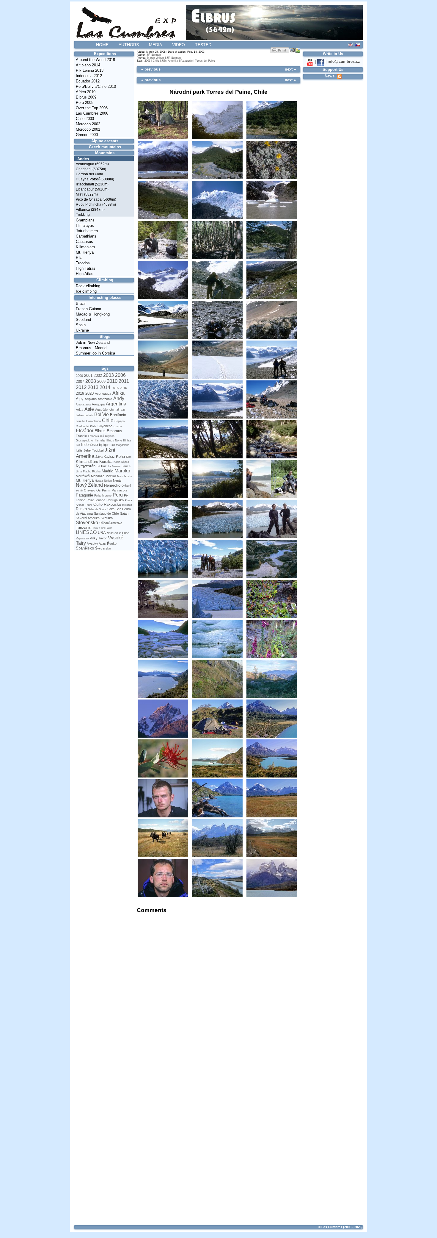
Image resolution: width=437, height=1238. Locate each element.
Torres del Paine (102, 528)
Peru (118, 494)
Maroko (122, 470)
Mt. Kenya (85, 252)
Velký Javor (98, 538)
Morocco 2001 (88, 129)
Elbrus (100, 431)
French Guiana (88, 309)
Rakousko (112, 504)
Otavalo (89, 490)
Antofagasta (83, 404)
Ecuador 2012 (88, 81)
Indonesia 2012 (89, 76)
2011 (124, 381)
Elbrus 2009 (86, 97)
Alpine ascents (104, 141)
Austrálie (101, 409)
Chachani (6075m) (91, 169)
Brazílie (80, 421)
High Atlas (84, 273)
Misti (120, 476)
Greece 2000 (87, 134)
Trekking (83, 215)
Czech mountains (105, 147)
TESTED (203, 44)
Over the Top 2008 (92, 108)
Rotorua (127, 504)
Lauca (126, 466)
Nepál (117, 480)
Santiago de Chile (106, 513)
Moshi (128, 476)
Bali (123, 409)
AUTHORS (129, 44)
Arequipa (98, 404)
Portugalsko (115, 500)
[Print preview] (280, 50)
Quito (98, 504)
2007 (80, 381)
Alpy (80, 398)
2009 (101, 381)
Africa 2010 (85, 92)
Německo (112, 485)
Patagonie (84, 495)
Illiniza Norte (114, 440)
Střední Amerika (110, 523)
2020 (89, 393)
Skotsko (107, 518)
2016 (123, 388)
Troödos (83, 263)
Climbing (104, 280)
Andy (118, 398)
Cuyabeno (105, 426)
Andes (83, 159)
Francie (81, 436)
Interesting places (105, 297)
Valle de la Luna (118, 533)
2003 (108, 375)
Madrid (107, 471)
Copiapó (119, 421)
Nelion (108, 480)
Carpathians (86, 236)
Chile (107, 420)
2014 (105, 387)
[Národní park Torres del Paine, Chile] (163, 120)
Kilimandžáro (87, 461)
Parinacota (119, 490)
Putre (89, 504)
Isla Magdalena (120, 445)
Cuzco (118, 426)
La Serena (114, 466)
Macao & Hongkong (93, 314)
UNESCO (86, 532)
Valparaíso (82, 538)
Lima (79, 471)
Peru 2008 (84, 102)
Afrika (118, 393)
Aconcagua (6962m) (92, 164)
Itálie (79, 450)
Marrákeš (83, 476)
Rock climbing (88, 286)
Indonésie (89, 444)
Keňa (120, 456)
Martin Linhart (155, 57)
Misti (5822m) (87, 194)
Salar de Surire (97, 509)
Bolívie (101, 414)
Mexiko (111, 476)
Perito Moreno (102, 495)
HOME (102, 44)
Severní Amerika (88, 518)
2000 (79, 375)
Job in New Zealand (93, 342)
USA (102, 532)
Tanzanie (83, 527)
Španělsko (85, 548)
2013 (93, 387)
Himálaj (100, 440)
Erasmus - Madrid (91, 348)
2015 (115, 388)
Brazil (81, 303)
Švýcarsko (103, 548)
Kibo (128, 456)
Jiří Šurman (154, 54)
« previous (151, 69)
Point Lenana (96, 500)
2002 (98, 375)
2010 (112, 381)
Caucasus (84, 241)
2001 (88, 375)
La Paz (102, 466)
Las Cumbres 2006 (92, 113)
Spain (81, 325)
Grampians (85, 220)
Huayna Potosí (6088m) (95, 179)
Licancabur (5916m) (92, 189)
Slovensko (87, 522)
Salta (110, 509)
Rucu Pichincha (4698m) (96, 204)
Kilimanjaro (85, 247)
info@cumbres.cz (344, 61)
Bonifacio (118, 415)
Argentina (116, 403)
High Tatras (85, 268)
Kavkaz (109, 456)
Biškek (89, 415)
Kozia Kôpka (121, 461)
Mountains (104, 153)
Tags (104, 368)
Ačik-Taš (114, 409)
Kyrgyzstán (85, 466)
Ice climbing (86, 291)
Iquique (104, 445)
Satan (124, 513)
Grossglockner (85, 440)
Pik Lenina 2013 (89, 70)
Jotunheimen (87, 231)
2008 (90, 381)
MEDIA (155, 44)
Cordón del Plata (89, 174)
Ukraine (82, 330)
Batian (80, 415)
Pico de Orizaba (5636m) (96, 199)
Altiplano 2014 (88, 65)
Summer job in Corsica (95, 353)
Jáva (99, 456)
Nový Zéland (89, 485)
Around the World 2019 (95, 59)
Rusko (81, 509)
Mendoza (97, 476)
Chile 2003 (85, 118)
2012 (81, 387)
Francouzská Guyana (101, 436)
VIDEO (178, 44)
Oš (98, 490)
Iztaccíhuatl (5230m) (92, 184)
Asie (89, 409)
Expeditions (105, 53)
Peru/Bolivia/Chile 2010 (96, 86)
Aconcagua (103, 393)
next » (290, 69)
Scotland (83, 319)
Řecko (112, 543)
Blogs (105, 336)
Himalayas (85, 225)
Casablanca (93, 421)
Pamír (106, 490)
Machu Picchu (91, 471)
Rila (79, 257)
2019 (80, 393)
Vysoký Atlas (96, 543)
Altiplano (91, 399)
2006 (120, 375)
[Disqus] (217, 993)
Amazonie (105, 399)
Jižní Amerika (169, 60)
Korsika (105, 461)
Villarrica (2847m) (90, 209)
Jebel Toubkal (93, 450)
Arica (79, 409)
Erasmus (114, 431)
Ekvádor (84, 430)
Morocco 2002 (88, 124)
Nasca (99, 480)
